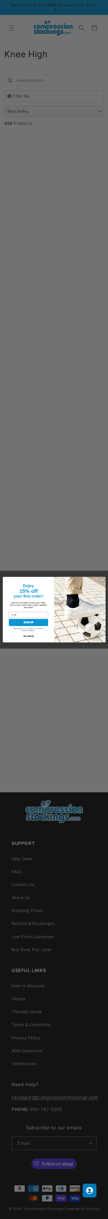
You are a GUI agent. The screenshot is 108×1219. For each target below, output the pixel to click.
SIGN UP (28, 622)
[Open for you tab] (89, 1190)
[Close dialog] (102, 580)
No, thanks (28, 636)
